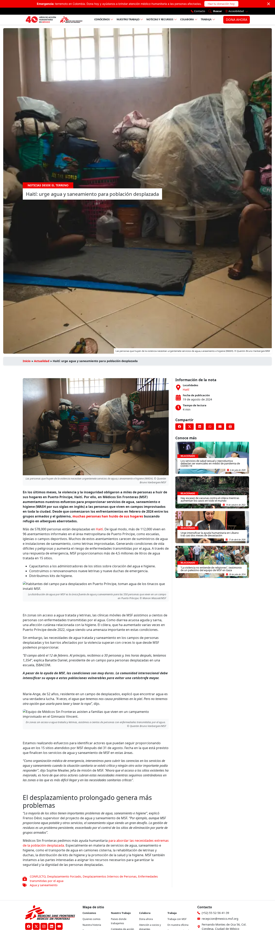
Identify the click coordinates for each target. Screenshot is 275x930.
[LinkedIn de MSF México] (51, 926)
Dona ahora (146, 919)
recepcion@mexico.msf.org (220, 919)
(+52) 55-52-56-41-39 (215, 913)
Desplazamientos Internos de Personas (109, 876)
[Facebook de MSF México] (28, 926)
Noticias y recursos (159, 19)
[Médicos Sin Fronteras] (54, 20)
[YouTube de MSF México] (59, 926)
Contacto (199, 11)
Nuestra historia (92, 925)
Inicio (27, 361)
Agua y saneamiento (44, 885)
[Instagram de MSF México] (43, 926)
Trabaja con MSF (176, 919)
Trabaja (206, 19)
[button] (179, 426)
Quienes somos (91, 919)
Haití (99, 529)
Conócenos (102, 19)
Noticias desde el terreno (48, 185)
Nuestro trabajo (128, 19)
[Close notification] (268, 3)
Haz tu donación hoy (221, 3)
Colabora (187, 19)
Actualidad (41, 361)
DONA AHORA (236, 19)
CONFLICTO (37, 876)
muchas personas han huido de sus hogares (107, 516)
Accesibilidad (236, 11)
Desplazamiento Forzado (64, 876)
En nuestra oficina (177, 925)
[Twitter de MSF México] (36, 926)
